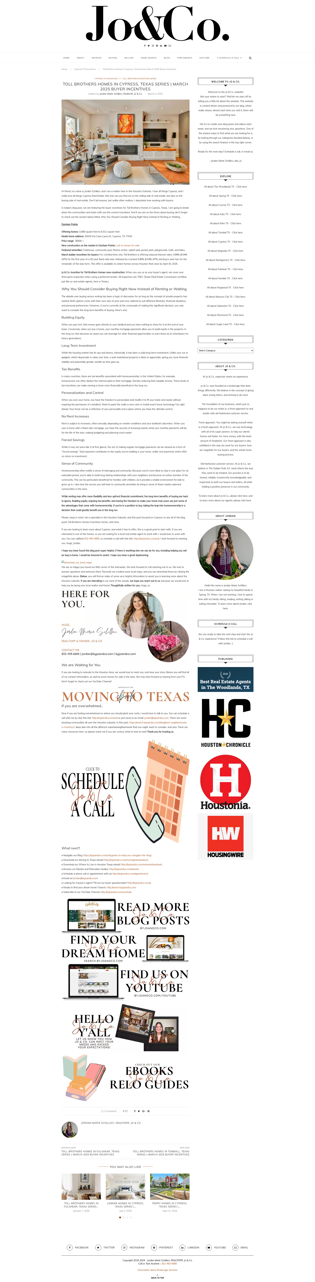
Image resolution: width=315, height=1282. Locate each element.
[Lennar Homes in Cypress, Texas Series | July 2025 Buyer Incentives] (125, 1187)
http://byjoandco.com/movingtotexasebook (126, 859)
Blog (167, 58)
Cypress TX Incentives (85, 69)
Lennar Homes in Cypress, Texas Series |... (125, 1205)
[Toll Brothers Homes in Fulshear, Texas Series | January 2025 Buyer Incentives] (81, 1187)
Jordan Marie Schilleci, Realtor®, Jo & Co (121, 93)
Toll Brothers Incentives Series (139, 78)
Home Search (149, 58)
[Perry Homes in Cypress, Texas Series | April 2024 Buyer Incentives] (169, 1187)
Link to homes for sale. (128, 245)
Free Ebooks (184, 58)
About (80, 58)
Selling (129, 58)
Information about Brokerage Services (157, 1270)
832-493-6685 (91, 538)
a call (237, 151)
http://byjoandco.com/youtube (116, 892)
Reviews (97, 58)
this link (230, 638)
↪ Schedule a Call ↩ (229, 58)
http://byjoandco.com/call (146, 538)
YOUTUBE (204, 58)
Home (66, 58)
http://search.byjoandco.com (121, 887)
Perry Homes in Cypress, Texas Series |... (169, 1205)
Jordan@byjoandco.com (85, 878)
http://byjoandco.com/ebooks (124, 869)
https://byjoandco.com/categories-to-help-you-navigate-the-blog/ (117, 855)
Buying (113, 58)
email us (248, 151)
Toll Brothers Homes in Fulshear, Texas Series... (81, 1205)
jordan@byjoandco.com (156, 717)
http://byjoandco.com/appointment (130, 873)
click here (242, 495)
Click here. (241, 186)
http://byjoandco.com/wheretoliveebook (141, 864)
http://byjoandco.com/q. (139, 882)
